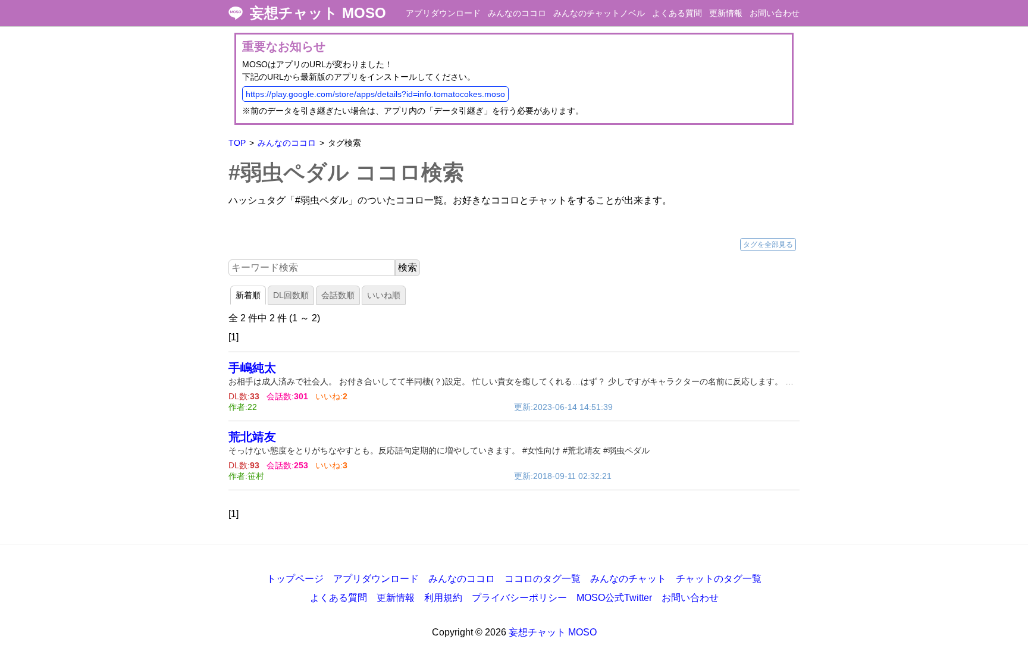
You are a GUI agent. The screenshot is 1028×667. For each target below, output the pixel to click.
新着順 (248, 295)
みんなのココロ (517, 13)
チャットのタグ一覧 (718, 579)
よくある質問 (677, 13)
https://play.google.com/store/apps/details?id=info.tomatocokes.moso (375, 94)
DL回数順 (291, 295)
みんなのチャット (628, 579)
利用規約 (443, 598)
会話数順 (338, 295)
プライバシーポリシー (519, 598)
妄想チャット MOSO (318, 13)
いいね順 (383, 295)
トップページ (295, 579)
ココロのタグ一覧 (542, 579)
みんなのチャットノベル (599, 13)
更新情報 (725, 13)
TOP (237, 143)
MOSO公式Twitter (614, 598)
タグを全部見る (768, 244)
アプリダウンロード (443, 13)
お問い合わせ (775, 13)
